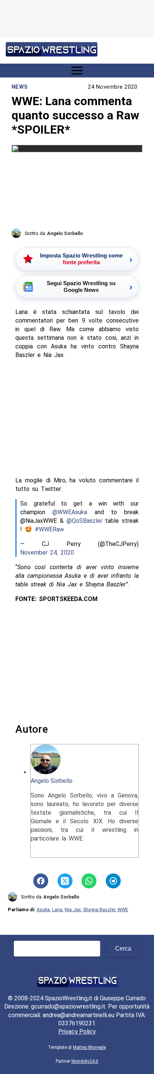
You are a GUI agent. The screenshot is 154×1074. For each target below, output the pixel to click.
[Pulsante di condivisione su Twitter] (65, 880)
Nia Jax (73, 909)
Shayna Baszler (99, 909)
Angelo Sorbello (52, 780)
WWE (122, 909)
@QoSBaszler (84, 520)
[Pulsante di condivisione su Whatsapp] (88, 880)
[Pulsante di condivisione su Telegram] (113, 880)
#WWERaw (49, 529)
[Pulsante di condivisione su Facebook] (40, 880)
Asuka (43, 909)
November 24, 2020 (47, 552)
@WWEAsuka (69, 512)
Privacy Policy (77, 1031)
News (20, 87)
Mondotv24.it (84, 1061)
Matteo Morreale (89, 1047)
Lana (57, 909)
